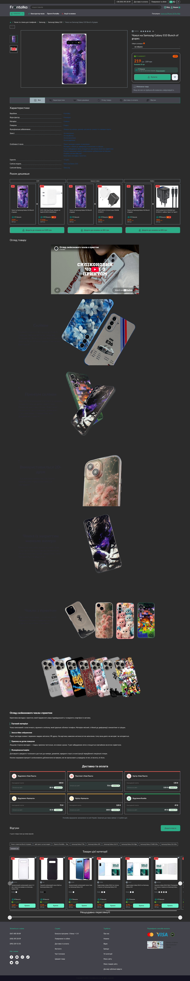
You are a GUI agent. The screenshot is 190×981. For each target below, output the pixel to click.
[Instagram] (22, 957)
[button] (180, 883)
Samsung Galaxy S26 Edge (129, 844)
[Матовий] (102, 892)
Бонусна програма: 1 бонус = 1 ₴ (66, 934)
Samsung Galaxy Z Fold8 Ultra (149, 844)
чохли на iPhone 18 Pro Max (170, 14)
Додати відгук (170, 828)
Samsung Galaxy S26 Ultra (169, 844)
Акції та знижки (70, 14)
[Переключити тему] (178, 2)
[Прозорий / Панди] (159, 892)
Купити (27, 905)
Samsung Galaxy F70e (78, 844)
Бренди (106, 949)
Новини (106, 939)
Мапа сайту (108, 959)
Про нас (106, 934)
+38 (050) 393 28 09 (123, 2)
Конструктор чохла (37, 14)
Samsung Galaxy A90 (94, 844)
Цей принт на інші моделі (42, 844)
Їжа (12, 27)
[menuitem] (171, 2)
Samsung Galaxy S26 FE (111, 844)
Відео (106, 944)
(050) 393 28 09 (15, 939)
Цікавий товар (60, 959)
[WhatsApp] (17, 962)
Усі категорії (108, 954)
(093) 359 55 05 (15, 944)
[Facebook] (11, 957)
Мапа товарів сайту (110, 964)
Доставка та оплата (141, 2)
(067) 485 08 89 (15, 934)
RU (174, 2)
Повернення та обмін (158, 2)
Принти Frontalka (53, 14)
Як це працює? (160, 70)
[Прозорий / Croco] (166, 892)
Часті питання (60, 954)
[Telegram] (11, 962)
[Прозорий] (104, 892)
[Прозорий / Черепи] (162, 892)
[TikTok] (28, 957)
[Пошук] (159, 7)
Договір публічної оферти (113, 969)
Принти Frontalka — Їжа (61, 844)
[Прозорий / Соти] (164, 892)
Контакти (58, 949)
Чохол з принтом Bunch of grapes (21, 844)
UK (171, 2)
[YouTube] (17, 957)
